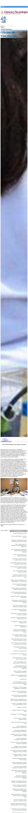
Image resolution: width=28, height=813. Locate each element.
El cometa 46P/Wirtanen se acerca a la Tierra (19, 537)
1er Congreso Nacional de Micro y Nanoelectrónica (19, 610)
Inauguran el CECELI (22, 707)
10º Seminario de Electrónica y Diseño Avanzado (20, 647)
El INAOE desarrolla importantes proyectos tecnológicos (19, 585)
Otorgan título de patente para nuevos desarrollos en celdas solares (19, 563)
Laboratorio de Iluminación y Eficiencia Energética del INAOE (19, 731)
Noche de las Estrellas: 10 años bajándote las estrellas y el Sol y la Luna (19, 576)
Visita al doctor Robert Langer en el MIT (19, 723)
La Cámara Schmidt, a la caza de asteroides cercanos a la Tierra (20, 755)
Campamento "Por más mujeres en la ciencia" (19, 715)
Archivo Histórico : (5, 530)
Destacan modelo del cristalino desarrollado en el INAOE (20, 672)
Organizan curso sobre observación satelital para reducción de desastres (19, 541)
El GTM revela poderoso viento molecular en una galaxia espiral (20, 606)
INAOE (5, 438)
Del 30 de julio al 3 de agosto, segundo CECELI (20, 719)
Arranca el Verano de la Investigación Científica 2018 (20, 739)
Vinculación (5, 439)
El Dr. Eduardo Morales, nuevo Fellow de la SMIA (20, 571)
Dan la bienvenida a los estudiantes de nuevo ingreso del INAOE (19, 696)
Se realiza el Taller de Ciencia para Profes (19, 711)
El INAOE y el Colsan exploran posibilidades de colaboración (20, 688)
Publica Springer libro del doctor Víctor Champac (20, 759)
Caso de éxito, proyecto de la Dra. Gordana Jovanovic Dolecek (19, 559)
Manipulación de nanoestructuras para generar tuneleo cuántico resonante (19, 790)
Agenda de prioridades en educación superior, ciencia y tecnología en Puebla (19, 795)
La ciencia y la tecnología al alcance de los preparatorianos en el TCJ (19, 704)
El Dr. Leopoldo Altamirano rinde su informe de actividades (19, 567)
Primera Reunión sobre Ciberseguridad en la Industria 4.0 (19, 727)
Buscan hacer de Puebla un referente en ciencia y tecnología (19, 614)
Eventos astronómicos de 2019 (20, 533)
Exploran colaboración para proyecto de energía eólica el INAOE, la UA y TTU (19, 805)
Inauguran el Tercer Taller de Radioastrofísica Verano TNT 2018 (19, 747)
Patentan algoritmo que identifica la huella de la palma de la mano (19, 589)
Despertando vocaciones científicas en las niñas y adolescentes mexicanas (19, 772)
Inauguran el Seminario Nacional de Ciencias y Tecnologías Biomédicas (19, 781)
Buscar (2, 27)
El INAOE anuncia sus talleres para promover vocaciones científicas (19, 809)
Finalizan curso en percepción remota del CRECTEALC (19, 676)
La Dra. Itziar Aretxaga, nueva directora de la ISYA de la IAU (20, 662)
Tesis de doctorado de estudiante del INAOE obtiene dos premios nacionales (19, 550)
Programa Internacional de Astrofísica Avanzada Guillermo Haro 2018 (20, 667)
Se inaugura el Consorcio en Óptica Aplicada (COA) (19, 622)
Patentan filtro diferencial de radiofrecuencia (21, 626)
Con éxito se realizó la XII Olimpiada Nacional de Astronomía (19, 743)
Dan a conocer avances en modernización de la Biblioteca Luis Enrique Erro (19, 545)
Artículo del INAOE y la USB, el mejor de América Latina (19, 658)
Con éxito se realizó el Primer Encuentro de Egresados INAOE (19, 767)
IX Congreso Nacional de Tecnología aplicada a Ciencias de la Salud (19, 751)
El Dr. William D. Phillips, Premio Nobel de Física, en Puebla (19, 635)
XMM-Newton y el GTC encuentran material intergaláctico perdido (19, 735)
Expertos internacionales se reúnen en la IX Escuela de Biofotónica (19, 763)
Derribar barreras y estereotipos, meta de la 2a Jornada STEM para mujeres (19, 700)
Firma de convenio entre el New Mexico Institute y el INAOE (20, 785)
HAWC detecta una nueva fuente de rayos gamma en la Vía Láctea (19, 643)
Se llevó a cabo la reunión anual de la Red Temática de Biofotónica (19, 593)
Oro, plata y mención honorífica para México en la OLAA (19, 618)
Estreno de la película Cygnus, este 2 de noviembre (19, 597)
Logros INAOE (23, 679)
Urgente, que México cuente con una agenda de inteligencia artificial (19, 639)
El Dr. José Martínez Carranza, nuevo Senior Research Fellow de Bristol (19, 683)
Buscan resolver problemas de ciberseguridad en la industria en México (20, 631)
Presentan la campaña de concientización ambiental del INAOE (20, 777)
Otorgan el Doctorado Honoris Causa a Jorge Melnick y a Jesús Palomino (19, 581)
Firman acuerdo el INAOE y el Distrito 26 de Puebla (20, 555)
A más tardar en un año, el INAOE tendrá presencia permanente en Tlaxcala (19, 601)
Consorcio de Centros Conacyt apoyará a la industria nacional (20, 800)
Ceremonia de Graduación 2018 (20, 651)
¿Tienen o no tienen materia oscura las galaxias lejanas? (19, 692)
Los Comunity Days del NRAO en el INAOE (19, 654)
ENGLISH (3, 6)
